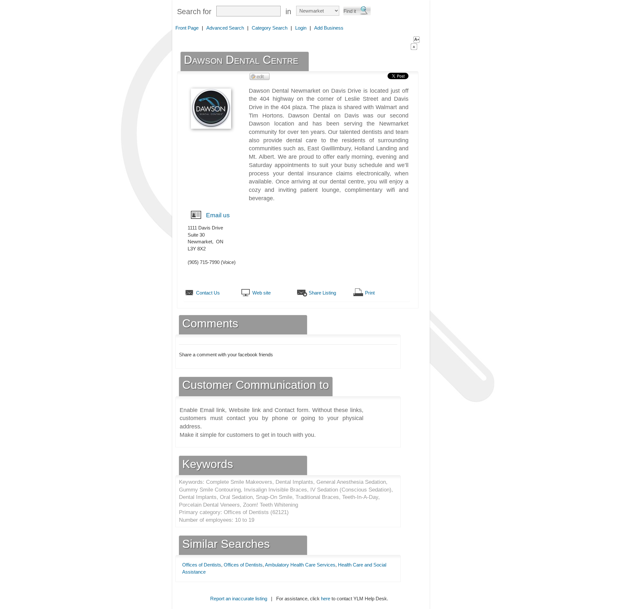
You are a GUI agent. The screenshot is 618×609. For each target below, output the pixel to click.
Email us (218, 215)
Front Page (187, 28)
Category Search (269, 28)
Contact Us (208, 292)
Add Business (328, 28)
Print (370, 292)
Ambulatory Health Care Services (300, 564)
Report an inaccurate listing (238, 598)
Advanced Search (225, 28)
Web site (261, 292)
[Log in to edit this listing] (259, 76)
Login (300, 28)
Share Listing (322, 292)
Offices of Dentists (201, 564)
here (325, 598)
